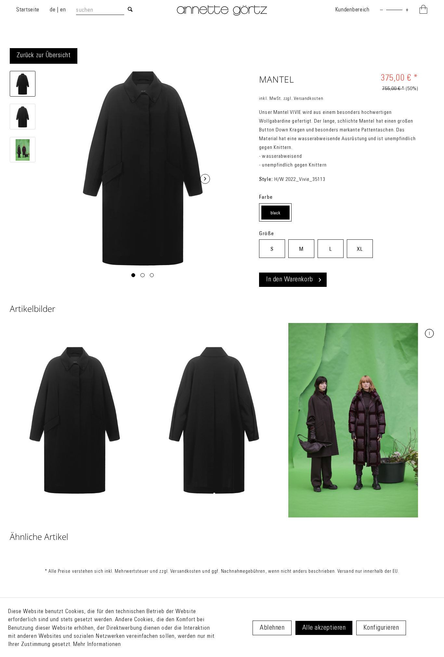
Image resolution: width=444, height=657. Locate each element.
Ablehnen (272, 628)
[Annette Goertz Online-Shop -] (222, 14)
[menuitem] (106, 10)
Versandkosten (185, 572)
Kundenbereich (352, 10)
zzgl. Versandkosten (303, 99)
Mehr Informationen (97, 645)
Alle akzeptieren (324, 628)
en (63, 10)
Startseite (27, 10)
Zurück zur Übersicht (44, 55)
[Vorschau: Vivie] (22, 84)
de (53, 10)
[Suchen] (130, 10)
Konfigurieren (381, 628)
